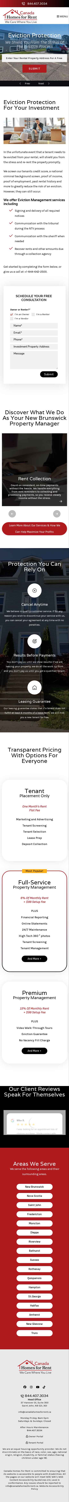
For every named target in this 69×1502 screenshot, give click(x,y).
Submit (34, 68)
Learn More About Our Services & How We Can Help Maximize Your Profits (34, 529)
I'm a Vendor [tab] (21, 318)
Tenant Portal (35, 1442)
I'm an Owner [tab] (22, 314)
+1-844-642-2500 (35, 271)
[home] (20, 16)
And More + (34, 958)
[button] (12, 514)
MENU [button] (63, 16)
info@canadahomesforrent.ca (34, 1411)
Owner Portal (35, 1436)
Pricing (41, 83)
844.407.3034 (37, 3)
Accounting (27, 83)
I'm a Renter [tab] (43, 314)
